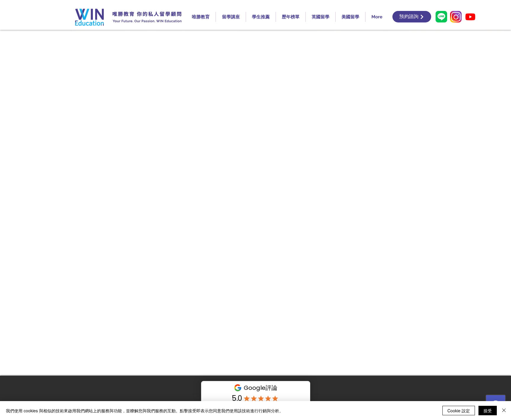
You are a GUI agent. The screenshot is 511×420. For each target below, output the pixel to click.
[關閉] (503, 410)
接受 (487, 410)
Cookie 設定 (458, 410)
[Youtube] (470, 16)
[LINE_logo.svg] (441, 16)
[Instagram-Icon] (456, 16)
